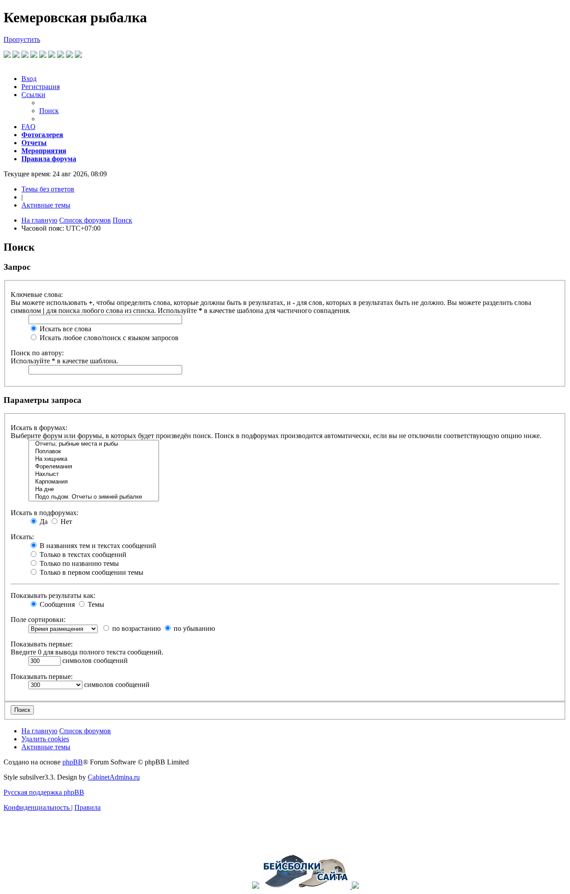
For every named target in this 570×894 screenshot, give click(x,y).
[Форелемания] (94, 467)
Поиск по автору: (37, 353)
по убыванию (193, 628)
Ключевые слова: (37, 294)
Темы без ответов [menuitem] (47, 189)
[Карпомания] (94, 482)
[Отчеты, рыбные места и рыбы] (94, 444)
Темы (95, 604)
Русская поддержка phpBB (44, 792)
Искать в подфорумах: (44, 512)
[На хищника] (94, 459)
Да (43, 521)
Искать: (22, 536)
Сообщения (56, 604)
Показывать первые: (42, 644)
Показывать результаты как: (53, 595)
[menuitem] (29, 78)
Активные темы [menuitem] (45, 205)
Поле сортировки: (38, 619)
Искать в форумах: (39, 427)
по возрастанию (135, 628)
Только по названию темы (78, 563)
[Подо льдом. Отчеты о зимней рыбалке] (94, 497)
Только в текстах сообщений (82, 554)
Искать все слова (64, 329)
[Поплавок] (94, 451)
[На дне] (94, 489)
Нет (65, 521)
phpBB (72, 762)
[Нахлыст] (94, 474)
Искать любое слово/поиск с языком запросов (108, 337)
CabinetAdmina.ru (114, 777)
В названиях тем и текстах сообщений (97, 545)
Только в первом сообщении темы (90, 572)
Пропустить (22, 39)
